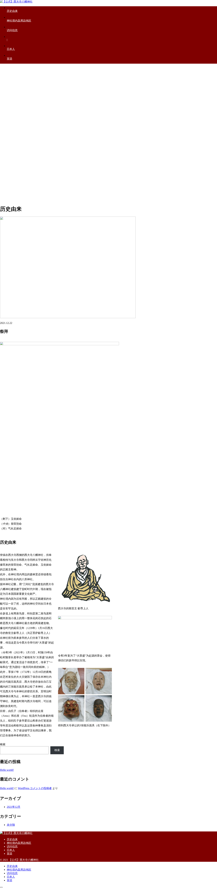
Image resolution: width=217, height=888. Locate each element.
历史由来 (12, 839)
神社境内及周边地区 (19, 842)
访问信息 (12, 846)
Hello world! (7, 769)
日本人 (11, 850)
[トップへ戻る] (1, 887)
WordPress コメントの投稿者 (35, 788)
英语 (9, 853)
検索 (2, 744)
